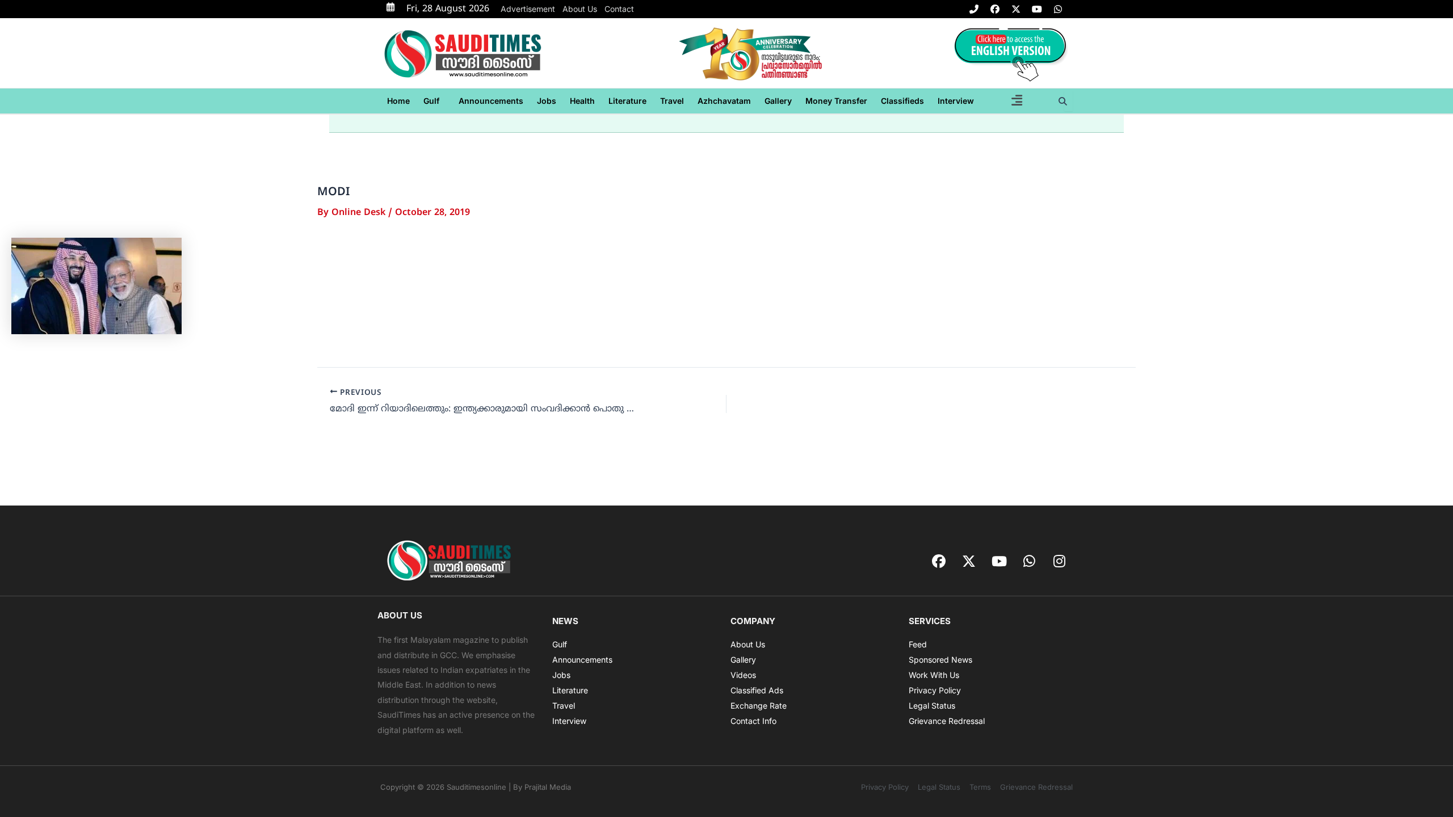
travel (672, 101)
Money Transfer (836, 101)
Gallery (778, 101)
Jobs (546, 101)
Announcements (491, 101)
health (582, 101)
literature (627, 101)
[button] (434, 101)
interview (956, 101)
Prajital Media (547, 786)
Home (398, 101)
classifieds (902, 101)
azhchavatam (724, 101)
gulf (431, 101)
